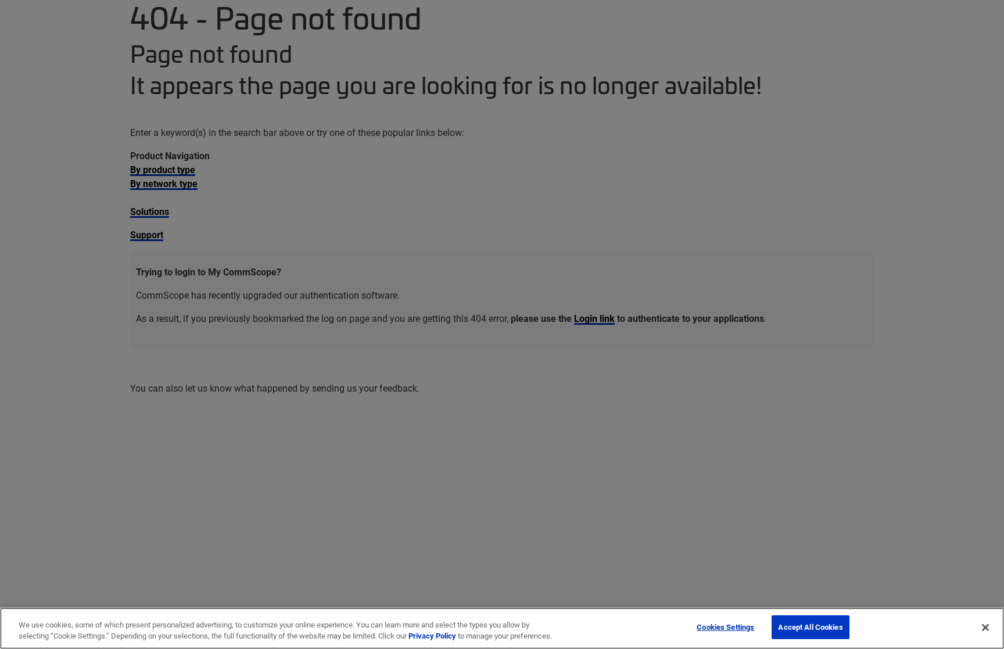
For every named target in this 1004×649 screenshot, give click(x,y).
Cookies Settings (725, 627)
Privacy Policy (432, 636)
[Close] (985, 627)
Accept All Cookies (810, 627)
